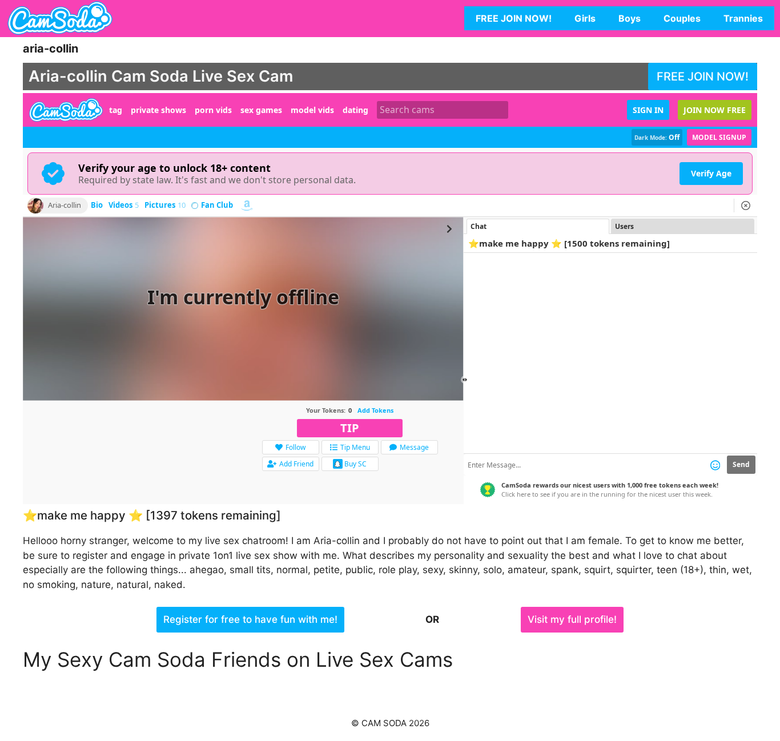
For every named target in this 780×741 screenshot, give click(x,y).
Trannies (743, 18)
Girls (585, 18)
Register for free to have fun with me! (250, 619)
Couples (682, 18)
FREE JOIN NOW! (514, 18)
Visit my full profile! (572, 619)
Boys (629, 18)
